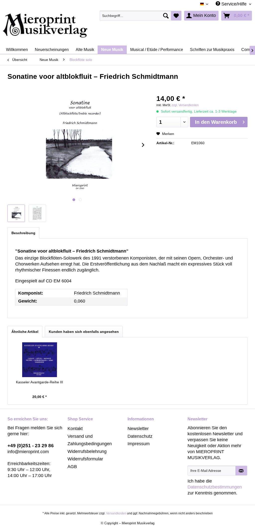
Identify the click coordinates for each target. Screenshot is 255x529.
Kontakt (75, 428)
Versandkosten (116, 513)
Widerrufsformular (85, 458)
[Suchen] (166, 16)
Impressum (139, 443)
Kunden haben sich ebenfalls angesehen (84, 332)
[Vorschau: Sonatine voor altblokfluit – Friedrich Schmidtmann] (16, 213)
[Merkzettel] (176, 16)
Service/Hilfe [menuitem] (234, 3)
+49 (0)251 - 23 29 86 (30, 445)
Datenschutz (140, 436)
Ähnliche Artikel (24, 332)
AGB (72, 466)
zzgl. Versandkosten (185, 105)
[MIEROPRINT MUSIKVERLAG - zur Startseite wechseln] (64, 26)
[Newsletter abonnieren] (241, 471)
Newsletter (138, 428)
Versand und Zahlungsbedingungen (89, 440)
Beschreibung (23, 233)
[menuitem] (135, 16)
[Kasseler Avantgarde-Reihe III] (39, 359)
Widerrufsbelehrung (87, 451)
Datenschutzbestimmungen (215, 487)
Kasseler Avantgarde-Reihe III (39, 382)
